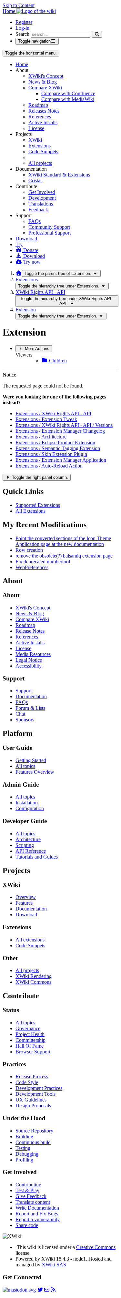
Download (26, 238)
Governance (27, 1028)
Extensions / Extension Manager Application (60, 460)
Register (23, 22)
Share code (26, 1225)
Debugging (26, 1154)
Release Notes (30, 631)
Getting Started (30, 760)
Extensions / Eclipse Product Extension (55, 442)
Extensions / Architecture (40, 436)
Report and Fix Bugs (36, 1213)
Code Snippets (43, 151)
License (36, 128)
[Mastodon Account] (19, 1290)
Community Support (49, 227)
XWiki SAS (54, 1264)
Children (57, 360)
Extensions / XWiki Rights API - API (53, 413)
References (39, 116)
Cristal (35, 180)
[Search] (97, 34)
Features (24, 903)
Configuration (29, 808)
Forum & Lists (30, 708)
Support (23, 690)
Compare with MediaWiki (67, 99)
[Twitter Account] (40, 1290)
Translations (40, 203)
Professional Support (49, 233)
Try (19, 244)
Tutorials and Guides (36, 857)
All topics (25, 766)
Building (24, 1136)
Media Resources (33, 654)
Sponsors (24, 719)
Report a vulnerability (37, 1219)
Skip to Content (19, 5)
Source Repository (34, 1130)
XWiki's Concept (45, 76)
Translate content (32, 1202)
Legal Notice (28, 660)
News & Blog (42, 82)
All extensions (30, 939)
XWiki (35, 140)
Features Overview (34, 772)
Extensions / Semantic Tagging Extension (57, 448)
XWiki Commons (33, 982)
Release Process (31, 1076)
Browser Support (32, 1051)
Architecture (28, 839)
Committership (30, 1040)
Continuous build (33, 1142)
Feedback (38, 209)
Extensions (39, 145)
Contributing (28, 1184)
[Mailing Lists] (47, 1290)
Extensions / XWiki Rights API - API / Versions (64, 425)
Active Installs (42, 122)
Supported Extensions (37, 505)
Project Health (30, 1034)
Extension (25, 309)
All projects (40, 163)
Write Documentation (37, 1208)
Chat (20, 714)
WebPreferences (31, 567)
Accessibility (28, 666)
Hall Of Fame (29, 1046)
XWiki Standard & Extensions (59, 174)
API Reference (30, 851)
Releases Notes (43, 111)
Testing (22, 1148)
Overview (25, 897)
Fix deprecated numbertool (42, 561)
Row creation (29, 550)
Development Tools (35, 1094)
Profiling (24, 1159)
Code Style (26, 1082)
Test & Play (27, 1190)
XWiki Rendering (33, 976)
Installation (26, 802)
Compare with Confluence (68, 93)
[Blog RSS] (53, 1290)
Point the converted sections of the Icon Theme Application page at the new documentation (63, 541)
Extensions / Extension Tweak (46, 419)
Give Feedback (30, 1196)
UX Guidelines (30, 1099)
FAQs (34, 221)
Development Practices (38, 1088)
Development (42, 198)
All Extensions (30, 511)
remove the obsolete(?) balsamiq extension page (64, 555)
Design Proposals (33, 1105)
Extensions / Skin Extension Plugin (51, 454)
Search (22, 34)
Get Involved (41, 192)
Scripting (24, 845)
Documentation (31, 696)
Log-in (22, 28)
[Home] (18, 273)
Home (21, 64)
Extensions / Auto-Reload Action (49, 465)
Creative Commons (96, 1247)
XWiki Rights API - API (40, 292)
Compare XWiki (45, 87)
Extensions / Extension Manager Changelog (60, 431)
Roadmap (38, 105)
